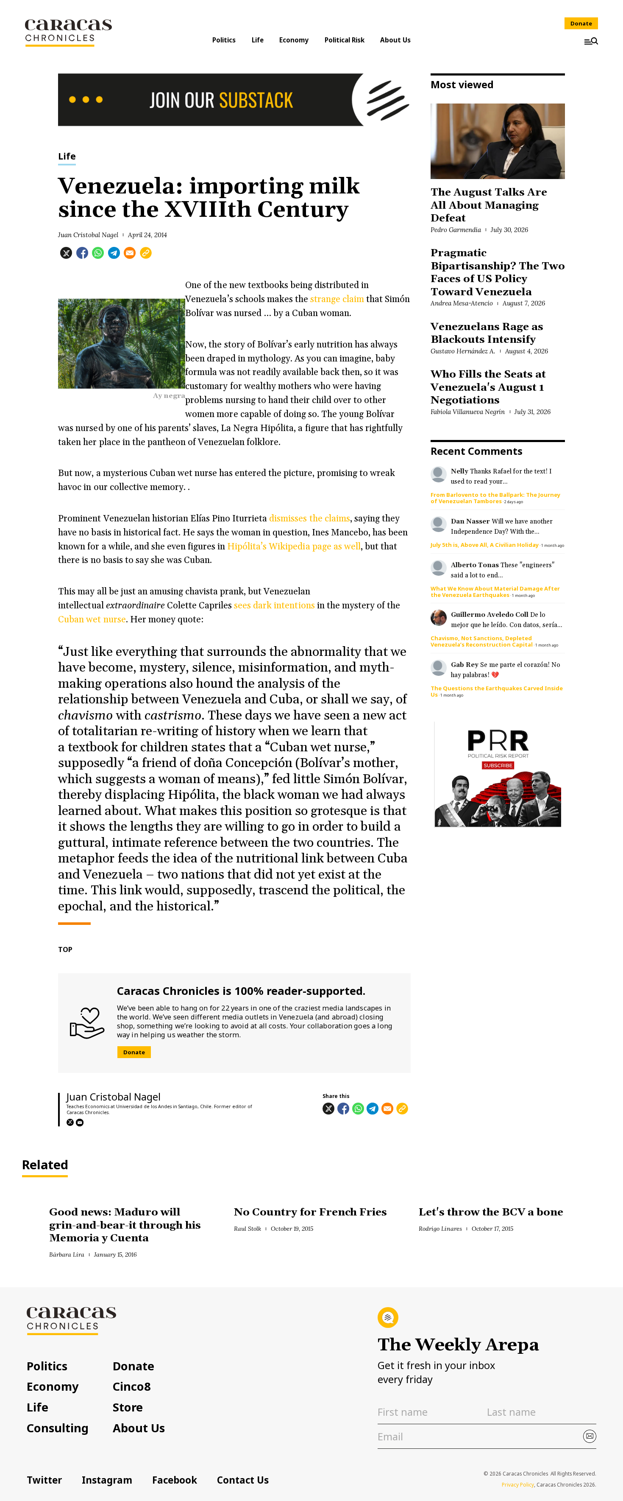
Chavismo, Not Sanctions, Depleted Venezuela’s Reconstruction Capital (482, 641)
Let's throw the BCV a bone (491, 1212)
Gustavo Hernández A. (463, 351)
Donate (581, 23)
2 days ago (513, 501)
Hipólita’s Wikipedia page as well (294, 546)
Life (258, 40)
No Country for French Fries (310, 1212)
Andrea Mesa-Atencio (461, 303)
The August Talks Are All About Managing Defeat (489, 205)
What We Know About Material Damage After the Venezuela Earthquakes (495, 592)
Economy (294, 40)
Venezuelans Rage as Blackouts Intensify (487, 333)
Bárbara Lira (66, 1254)
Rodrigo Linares (440, 1228)
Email (79, 1122)
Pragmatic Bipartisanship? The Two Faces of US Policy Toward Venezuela (498, 272)
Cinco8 (132, 1386)
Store (128, 1407)
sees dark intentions (273, 605)
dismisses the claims (309, 518)
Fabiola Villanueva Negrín (468, 412)
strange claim (337, 299)
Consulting (58, 1428)
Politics (224, 40)
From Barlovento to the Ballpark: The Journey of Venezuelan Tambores (495, 498)
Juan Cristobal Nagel (88, 235)
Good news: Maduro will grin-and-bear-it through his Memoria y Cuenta (125, 1225)
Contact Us (243, 1480)
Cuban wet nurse (91, 619)
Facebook (174, 1480)
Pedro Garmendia (456, 230)
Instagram (107, 1480)
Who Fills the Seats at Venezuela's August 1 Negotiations (488, 387)
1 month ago (552, 545)
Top (65, 949)
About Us (395, 40)
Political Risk (344, 40)
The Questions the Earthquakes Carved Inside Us (497, 691)
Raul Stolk (247, 1228)
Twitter (44, 1480)
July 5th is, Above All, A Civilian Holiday (485, 545)
